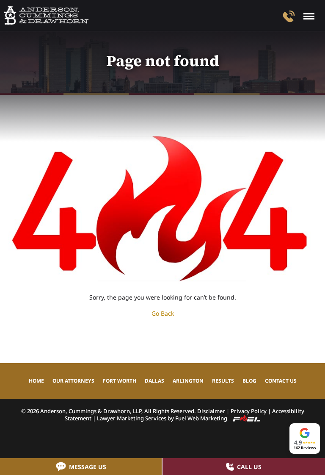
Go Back (162, 313)
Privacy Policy (249, 411)
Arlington (188, 380)
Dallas (154, 380)
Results (223, 380)
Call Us (249, 467)
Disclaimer (211, 411)
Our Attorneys (73, 380)
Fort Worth (119, 380)
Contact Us (281, 380)
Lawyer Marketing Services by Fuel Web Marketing (163, 418)
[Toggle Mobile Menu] (308, 16)
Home (36, 380)
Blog (249, 380)
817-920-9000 (289, 16)
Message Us (87, 467)
